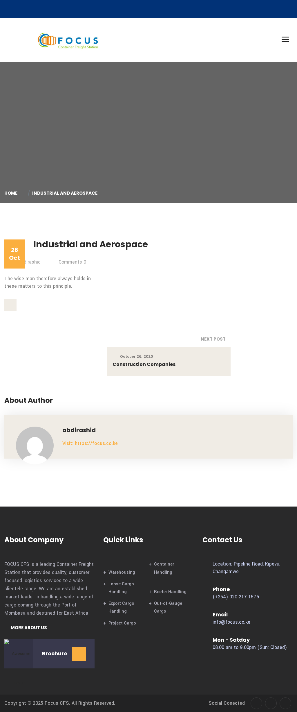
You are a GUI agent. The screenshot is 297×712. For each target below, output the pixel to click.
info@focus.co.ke (231, 622)
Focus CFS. (57, 703)
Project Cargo (122, 623)
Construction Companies (144, 364)
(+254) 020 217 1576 (236, 596)
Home (11, 193)
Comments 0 (72, 262)
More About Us (28, 628)
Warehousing (121, 572)
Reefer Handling (170, 592)
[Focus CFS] (68, 40)
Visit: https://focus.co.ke (90, 443)
